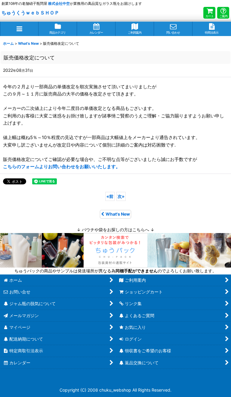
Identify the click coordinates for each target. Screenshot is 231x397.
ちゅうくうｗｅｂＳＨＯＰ (30, 13)
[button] (19, 29)
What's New (118, 214)
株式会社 (59, 3)
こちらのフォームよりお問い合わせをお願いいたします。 (61, 166)
